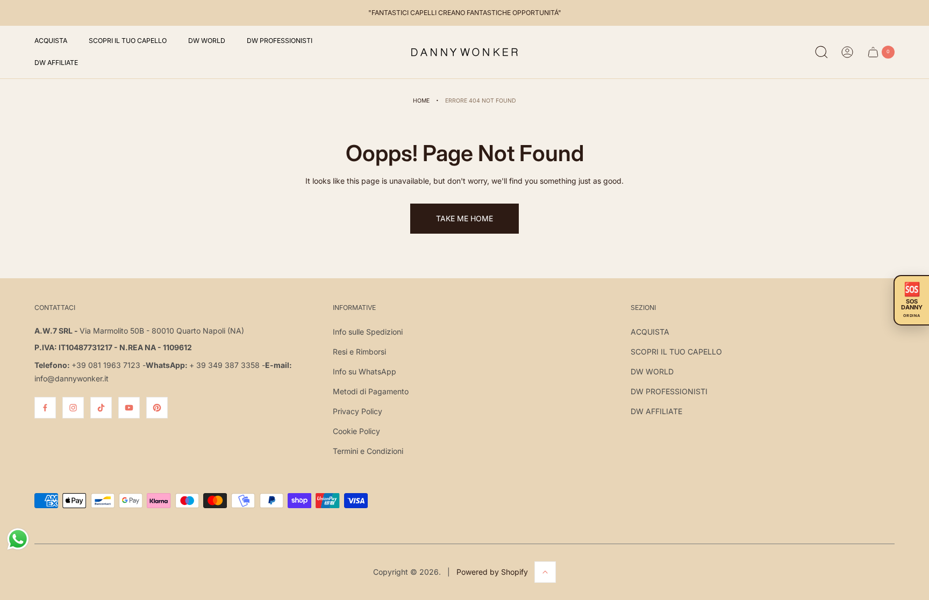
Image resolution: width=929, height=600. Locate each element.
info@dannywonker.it (71, 378)
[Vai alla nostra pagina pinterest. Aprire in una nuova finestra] (157, 407)
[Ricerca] (821, 52)
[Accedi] (847, 52)
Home (421, 100)
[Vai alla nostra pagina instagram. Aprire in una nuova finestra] (73, 407)
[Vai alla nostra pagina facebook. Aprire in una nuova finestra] (45, 407)
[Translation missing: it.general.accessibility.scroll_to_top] (545, 572)
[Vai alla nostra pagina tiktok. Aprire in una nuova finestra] (101, 407)
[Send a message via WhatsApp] (18, 539)
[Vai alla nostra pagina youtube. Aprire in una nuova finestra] (129, 407)
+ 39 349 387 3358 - (227, 365)
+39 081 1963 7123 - (109, 365)
